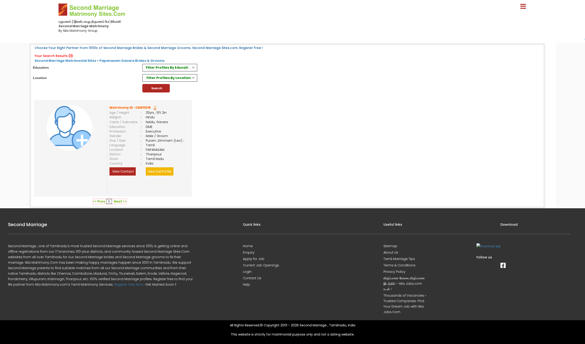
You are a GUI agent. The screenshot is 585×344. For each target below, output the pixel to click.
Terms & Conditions (399, 265)
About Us (390, 252)
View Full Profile (160, 171)
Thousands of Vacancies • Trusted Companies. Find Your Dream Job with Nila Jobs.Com (404, 303)
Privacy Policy (394, 271)
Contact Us (252, 278)
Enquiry (249, 252)
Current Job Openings (261, 265)
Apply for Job (253, 259)
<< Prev (99, 201)
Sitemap (390, 246)
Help (246, 284)
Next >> (120, 201)
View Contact (122, 171)
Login (247, 271)
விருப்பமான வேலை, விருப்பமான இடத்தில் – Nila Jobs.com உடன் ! (404, 283)
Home (248, 246)
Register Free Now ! (129, 284)
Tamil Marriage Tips (399, 259)
